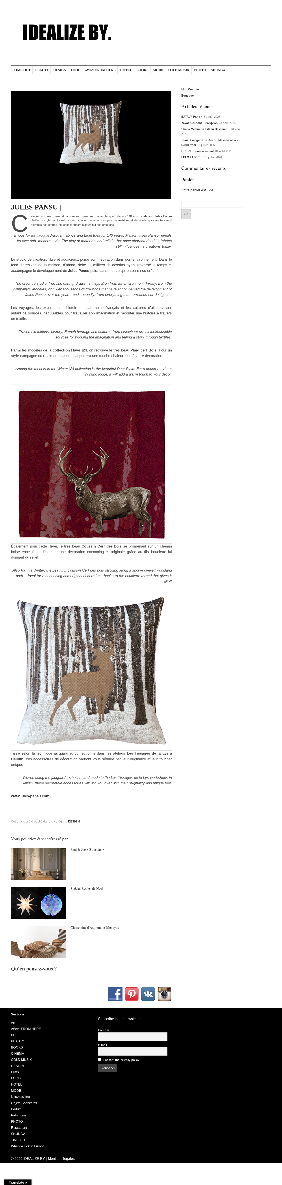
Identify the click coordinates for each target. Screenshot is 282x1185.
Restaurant (19, 1127)
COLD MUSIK (179, 69)
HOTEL (126, 69)
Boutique (187, 95)
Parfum (16, 1109)
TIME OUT (22, 69)
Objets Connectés (24, 1103)
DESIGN (59, 69)
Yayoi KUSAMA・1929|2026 (199, 123)
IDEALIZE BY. (34, 1159)
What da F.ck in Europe (27, 1146)
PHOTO (200, 69)
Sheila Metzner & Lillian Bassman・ (205, 129)
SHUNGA (218, 69)
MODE (158, 69)
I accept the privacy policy (120, 1060)
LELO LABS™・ (192, 157)
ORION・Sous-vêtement (197, 151)
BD (13, 1035)
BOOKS (142, 69)
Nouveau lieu (20, 1097)
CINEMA (17, 1053)
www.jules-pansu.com (30, 796)
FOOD (75, 69)
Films (15, 1072)
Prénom (103, 1030)
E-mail (102, 1045)
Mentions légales (61, 1159)
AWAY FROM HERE (100, 69)
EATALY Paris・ (192, 116)
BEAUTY (42, 69)
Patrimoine (18, 1115)
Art (13, 1022)
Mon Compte (190, 89)
